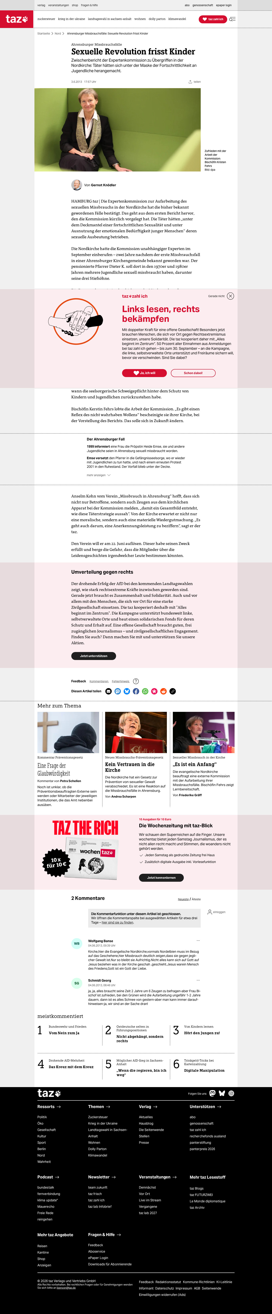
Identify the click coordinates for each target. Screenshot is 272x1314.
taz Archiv (197, 1208)
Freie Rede (45, 1213)
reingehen (44, 1219)
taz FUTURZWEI (201, 1195)
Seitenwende (211, 1288)
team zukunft (97, 1187)
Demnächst (147, 1187)
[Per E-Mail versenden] (108, 691)
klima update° (47, 1200)
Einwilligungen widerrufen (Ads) (162, 1295)
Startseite (43, 33)
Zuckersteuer (98, 1117)
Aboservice (96, 1251)
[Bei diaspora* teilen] (154, 691)
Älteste (196, 899)
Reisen (42, 1246)
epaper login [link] (224, 5)
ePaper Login (98, 1258)
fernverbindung (48, 1194)
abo (193, 1117)
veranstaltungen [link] (58, 5)
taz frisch (95, 1194)
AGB (197, 1288)
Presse (144, 1143)
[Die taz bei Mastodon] (212, 1095)
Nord (58, 33)
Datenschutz (165, 1288)
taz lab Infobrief (100, 1207)
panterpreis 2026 (202, 1149)
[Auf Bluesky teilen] (127, 691)
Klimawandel (97, 1155)
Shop (41, 1259)
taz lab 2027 (148, 1213)
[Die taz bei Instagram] (231, 1095)
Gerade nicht (216, 296)
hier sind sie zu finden (117, 922)
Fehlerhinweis (121, 681)
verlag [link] (41, 5)
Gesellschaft (46, 1130)
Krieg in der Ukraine (102, 1123)
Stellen (144, 1136)
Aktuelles (146, 1117)
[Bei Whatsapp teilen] (145, 691)
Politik (42, 1117)
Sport (41, 1143)
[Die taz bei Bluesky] (222, 1095)
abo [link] (187, 5)
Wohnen (94, 1143)
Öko (40, 1123)
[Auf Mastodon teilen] (117, 691)
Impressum (184, 1288)
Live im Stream (150, 1200)
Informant (146, 1288)
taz (49, 1093)
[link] (47, 19)
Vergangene (148, 1207)
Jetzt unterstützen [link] (93, 656)
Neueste (183, 899)
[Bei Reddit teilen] (163, 691)
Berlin (41, 1149)
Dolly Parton (97, 1149)
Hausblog (146, 1123)
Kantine (43, 1252)
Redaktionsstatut (169, 1282)
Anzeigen (44, 1265)
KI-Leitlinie (224, 1282)
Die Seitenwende (151, 1130)
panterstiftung (200, 1143)
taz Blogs (197, 1188)
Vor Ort (144, 1194)
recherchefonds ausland (208, 1136)
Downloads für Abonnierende (110, 1264)
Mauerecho (45, 1207)
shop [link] (75, 5)
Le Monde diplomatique (207, 1201)
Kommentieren (99, 681)
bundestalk (45, 1187)
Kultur (41, 1136)
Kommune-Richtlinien (199, 1282)
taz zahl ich (198, 1130)
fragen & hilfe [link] (89, 5)
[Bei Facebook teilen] (136, 691)
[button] (232, 19)
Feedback (95, 1245)
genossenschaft (201, 1123)
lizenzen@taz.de (66, 1287)
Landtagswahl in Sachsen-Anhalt (107, 1133)
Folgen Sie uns (197, 1093)
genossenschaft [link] (203, 5)
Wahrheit (44, 1162)
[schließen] (231, 296)
